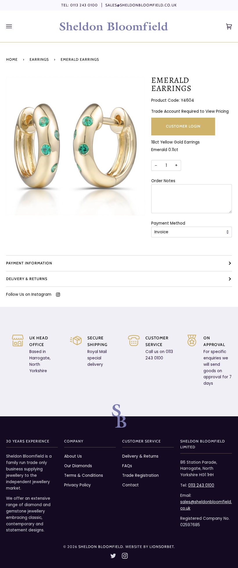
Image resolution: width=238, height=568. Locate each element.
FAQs (127, 466)
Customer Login (183, 126)
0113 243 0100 (84, 5)
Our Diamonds (78, 466)
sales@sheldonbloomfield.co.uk (141, 5)
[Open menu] (15, 26)
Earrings (39, 59)
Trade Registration (140, 475)
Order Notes (163, 181)
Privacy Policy (77, 485)
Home (12, 59)
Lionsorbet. (162, 546)
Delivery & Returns (26, 279)
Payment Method (168, 223)
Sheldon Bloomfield (100, 546)
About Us (73, 456)
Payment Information (29, 263)
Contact (130, 485)
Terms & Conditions (83, 475)
